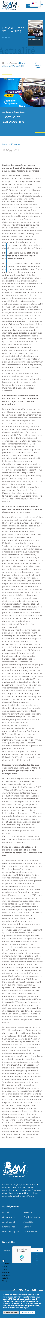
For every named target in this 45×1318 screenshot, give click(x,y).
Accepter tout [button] (27, 1312)
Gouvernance (8, 1217)
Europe (6, 37)
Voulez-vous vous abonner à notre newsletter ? (6, 1272)
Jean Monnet (8, 1222)
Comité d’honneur (32, 1217)
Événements (8, 1227)
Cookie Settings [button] (11, 1312)
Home (5, 63)
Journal (13, 63)
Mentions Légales (10, 1231)
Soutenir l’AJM (30, 1231)
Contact (27, 1227)
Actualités (28, 1222)
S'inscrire (37, 1251)
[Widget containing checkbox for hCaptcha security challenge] (21, 1254)
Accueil (5, 1212)
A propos (28, 1212)
